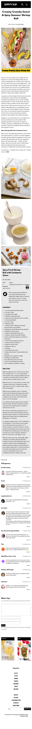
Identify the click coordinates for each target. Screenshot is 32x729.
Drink (16, 678)
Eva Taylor (4, 508)
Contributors (16, 700)
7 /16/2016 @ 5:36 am (26, 495)
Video (16, 686)
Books (16, 697)
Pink (2, 544)
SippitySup (10, 4)
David (3, 481)
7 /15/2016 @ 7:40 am (26, 530)
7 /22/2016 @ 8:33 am (26, 467)
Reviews (16, 684)
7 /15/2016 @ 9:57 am (26, 508)
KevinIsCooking (5, 467)
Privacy (16, 714)
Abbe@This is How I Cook (8, 556)
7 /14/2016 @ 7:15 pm (26, 581)
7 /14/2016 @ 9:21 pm (26, 556)
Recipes (16, 689)
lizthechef (4, 582)
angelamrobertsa (6, 496)
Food (16, 676)
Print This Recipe (27, 287)
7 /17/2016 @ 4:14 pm (26, 480)
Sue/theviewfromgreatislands (10, 531)
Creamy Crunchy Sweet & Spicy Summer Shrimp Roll (16, 15)
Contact (16, 703)
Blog (16, 673)
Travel (16, 681)
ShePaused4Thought (7, 570)
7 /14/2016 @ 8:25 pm (26, 569)
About (16, 695)
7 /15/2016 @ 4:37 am (26, 544)
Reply (28, 476)
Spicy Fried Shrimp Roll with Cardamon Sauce (12, 273)
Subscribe (16, 705)
